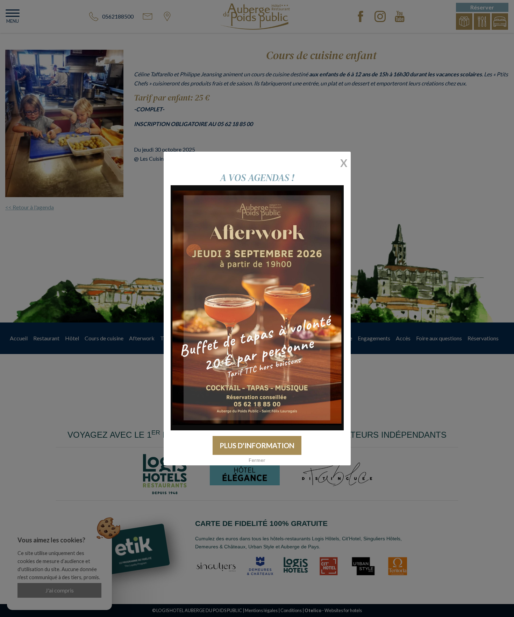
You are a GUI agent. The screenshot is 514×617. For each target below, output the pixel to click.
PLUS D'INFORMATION (257, 445)
